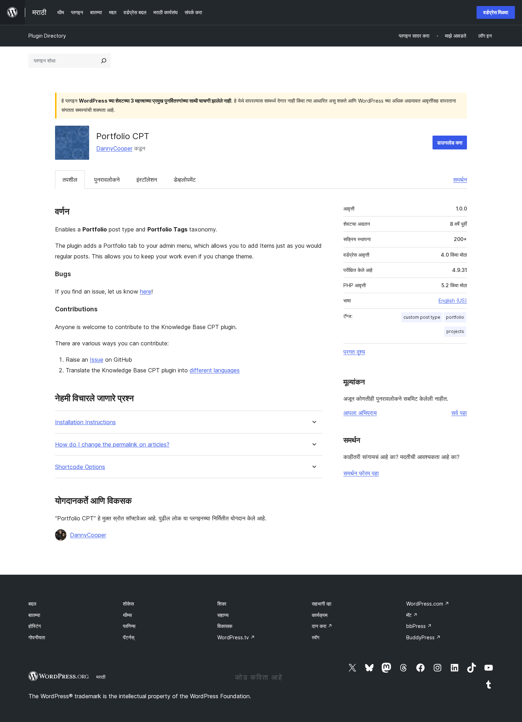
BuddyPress (423, 637)
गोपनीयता (36, 637)
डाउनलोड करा (449, 143)
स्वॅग (315, 637)
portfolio (455, 317)
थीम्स (127, 615)
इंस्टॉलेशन (146, 179)
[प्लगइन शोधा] (104, 61)
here (145, 291)
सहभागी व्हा (321, 604)
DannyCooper (114, 148)
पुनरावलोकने (107, 179)
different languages (215, 370)
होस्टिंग (34, 626)
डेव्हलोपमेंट (185, 179)
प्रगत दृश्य (354, 351)
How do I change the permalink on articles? (112, 444)
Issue (96, 359)
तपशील (69, 179)
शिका (221, 604)
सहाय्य (223, 615)
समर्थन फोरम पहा (361, 473)
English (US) (453, 300)
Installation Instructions (85, 422)
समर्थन (460, 179)
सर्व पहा (459, 412)
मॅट (412, 615)
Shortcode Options (80, 467)
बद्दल (32, 604)
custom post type (421, 317)
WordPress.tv (236, 637)
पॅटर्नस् (128, 637)
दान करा (322, 626)
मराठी (100, 677)
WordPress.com (427, 604)
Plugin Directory (47, 36)
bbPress (419, 626)
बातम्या (34, 615)
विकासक (224, 626)
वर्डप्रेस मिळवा (495, 12)
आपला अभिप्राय (360, 412)
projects (455, 331)
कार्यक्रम (319, 615)
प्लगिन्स (129, 626)
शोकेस (128, 604)
